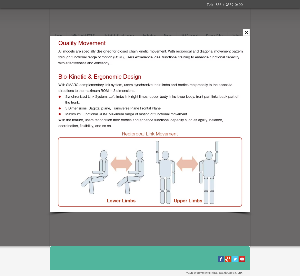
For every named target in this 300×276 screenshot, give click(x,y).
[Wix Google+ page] (228, 259)
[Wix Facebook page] (221, 259)
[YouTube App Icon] (242, 259)
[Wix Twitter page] (235, 259)
